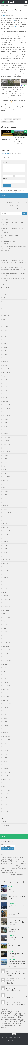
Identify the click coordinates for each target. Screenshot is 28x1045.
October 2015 (6, 743)
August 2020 (6, 541)
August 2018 (6, 621)
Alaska (7, 857)
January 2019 (6, 603)
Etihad (12, 863)
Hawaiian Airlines (9, 866)
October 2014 (6, 786)
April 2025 (5, 390)
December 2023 (6, 444)
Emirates (9, 863)
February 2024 (6, 437)
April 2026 (5, 350)
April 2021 (5, 520)
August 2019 (6, 577)
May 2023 (5, 466)
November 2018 (6, 610)
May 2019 (5, 588)
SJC (13, 872)
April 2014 (5, 808)
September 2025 (7, 372)
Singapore (21, 870)
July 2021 (5, 516)
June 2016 (5, 714)
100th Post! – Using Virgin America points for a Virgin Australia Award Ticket (17, 963)
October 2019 (6, 574)
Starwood (20, 872)
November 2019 (6, 570)
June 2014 (5, 801)
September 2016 (7, 703)
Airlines (4, 297)
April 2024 (5, 430)
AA (5, 857)
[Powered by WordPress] (8, 1040)
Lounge (21, 868)
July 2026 (5, 340)
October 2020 (6, 538)
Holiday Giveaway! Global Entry (15, 929)
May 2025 (5, 387)
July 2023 (5, 459)
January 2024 (6, 441)
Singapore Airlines (7, 873)
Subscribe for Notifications (14, 945)
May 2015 (5, 761)
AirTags (16, 26)
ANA (10, 859)
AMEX (7, 859)
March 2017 (5, 682)
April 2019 (5, 592)
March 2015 (5, 768)
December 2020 (6, 531)
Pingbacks (17, 153)
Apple (14, 119)
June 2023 (5, 462)
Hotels (4, 312)
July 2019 (5, 581)
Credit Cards (5, 308)
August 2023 (6, 455)
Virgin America (16, 875)
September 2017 (7, 660)
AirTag (6, 119)
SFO (15, 870)
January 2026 (6, 361)
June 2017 (5, 671)
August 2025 (6, 376)
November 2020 (6, 534)
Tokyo (5, 875)
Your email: (4, 844)
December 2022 (6, 484)
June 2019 (5, 585)
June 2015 (5, 757)
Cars (4, 305)
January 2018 (6, 646)
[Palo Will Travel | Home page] (11, 2)
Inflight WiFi (21, 866)
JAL (12, 868)
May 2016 (5, 718)
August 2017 (6, 664)
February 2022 (6, 502)
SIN (17, 870)
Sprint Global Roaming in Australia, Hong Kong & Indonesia (19, 139)
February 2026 (6, 358)
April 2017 (5, 678)
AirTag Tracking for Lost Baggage (10, 235)
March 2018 (5, 639)
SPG (16, 873)
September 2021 (7, 513)
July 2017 (5, 667)
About (4, 821)
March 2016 (5, 725)
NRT (2, 870)
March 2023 (5, 473)
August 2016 (6, 707)
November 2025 (6, 369)
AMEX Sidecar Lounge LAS (9, 241)
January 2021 (6, 527)
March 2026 (5, 354)
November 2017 (6, 653)
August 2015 (6, 750)
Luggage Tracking (5, 121)
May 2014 (5, 804)
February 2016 (6, 729)
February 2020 (6, 559)
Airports (4, 301)
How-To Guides (6, 825)
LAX (18, 868)
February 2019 (6, 599)
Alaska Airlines (13, 857)
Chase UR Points (4, 863)
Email (16, 173)
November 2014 (6, 783)
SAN (5, 870)
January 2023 (6, 480)
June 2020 (5, 549)
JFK (16, 868)
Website (5, 178)
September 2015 (7, 747)
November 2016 (6, 696)
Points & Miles (6, 323)
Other (4, 319)
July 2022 (5, 495)
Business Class (8, 861)
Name (4, 173)
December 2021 (6, 509)
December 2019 (6, 567)
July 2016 (5, 711)
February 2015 (6, 772)
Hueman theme (21, 1040)
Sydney (2, 875)
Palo (4, 15)
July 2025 (5, 379)
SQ (17, 872)
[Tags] (23, 882)
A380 (3, 857)
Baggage (18, 119)
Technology (4, 5)
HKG (13, 866)
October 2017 (6, 657)
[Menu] (26, 2)
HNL (15, 866)
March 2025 (5, 394)
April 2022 (5, 498)
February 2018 (6, 642)
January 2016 (6, 732)
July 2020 (5, 545)
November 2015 (6, 739)
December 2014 (6, 779)
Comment (5, 162)
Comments (7, 153)
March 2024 (5, 433)
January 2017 (6, 689)
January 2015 (6, 776)
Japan (14, 868)
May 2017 (5, 675)
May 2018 (5, 631)
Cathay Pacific (18, 861)
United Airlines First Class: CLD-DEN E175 (13, 223)
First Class (18, 863)
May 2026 (5, 347)
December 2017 (6, 649)
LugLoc (13, 20)
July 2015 (5, 754)
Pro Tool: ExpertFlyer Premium (15, 937)
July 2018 (5, 624)
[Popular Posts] (11, 882)
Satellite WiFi (9, 870)
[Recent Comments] (17, 882)
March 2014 (5, 812)
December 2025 (6, 365)
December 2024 (6, 405)
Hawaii (4, 866)
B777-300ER (15, 859)
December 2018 (6, 606)
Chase (24, 861)
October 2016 (6, 700)
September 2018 (7, 617)
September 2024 (7, 415)
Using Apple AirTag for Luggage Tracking (15, 269)
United (8, 875)
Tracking (11, 121)
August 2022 (6, 491)
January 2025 (6, 401)
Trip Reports (6, 330)
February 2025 (6, 397)
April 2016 (5, 721)
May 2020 (5, 552)
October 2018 (6, 613)
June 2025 (5, 383)
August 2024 (6, 419)
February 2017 (6, 685)
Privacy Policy (6, 829)
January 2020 (6, 563)
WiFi (23, 875)
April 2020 (5, 556)
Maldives (25, 868)
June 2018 (5, 628)
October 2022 (6, 487)
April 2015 (5, 765)
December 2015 (6, 736)
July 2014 (5, 797)
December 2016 (6, 693)
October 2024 (6, 412)
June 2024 (5, 423)
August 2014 (6, 794)
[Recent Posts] (4, 882)
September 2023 (7, 451)
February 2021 (6, 523)
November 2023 (6, 448)
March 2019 (5, 595)
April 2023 (5, 469)
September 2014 (7, 790)
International (6, 868)
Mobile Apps (6, 315)
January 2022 (6, 505)
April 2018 (5, 635)
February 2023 (6, 477)
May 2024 (5, 426)
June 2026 (5, 343)
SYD (24, 873)
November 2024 (6, 408)
